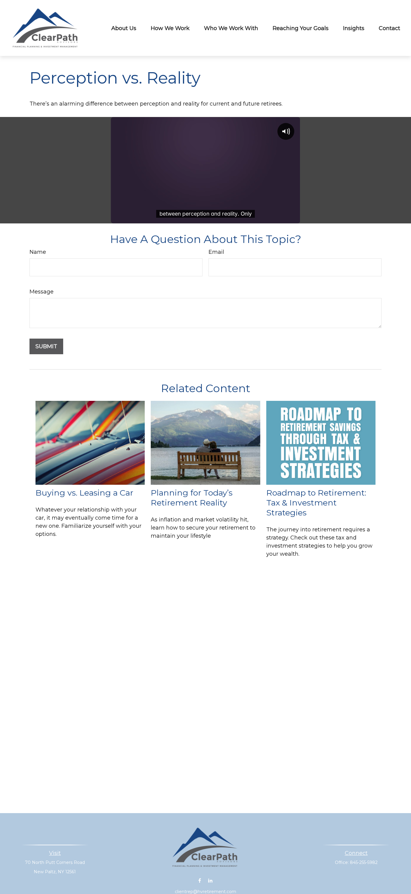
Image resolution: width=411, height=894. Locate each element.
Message (41, 291)
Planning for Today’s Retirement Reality (192, 498)
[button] (124, 28)
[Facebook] (200, 881)
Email (216, 252)
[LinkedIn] (210, 881)
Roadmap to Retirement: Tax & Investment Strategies (316, 503)
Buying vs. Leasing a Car (84, 493)
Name (37, 252)
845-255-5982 (364, 862)
